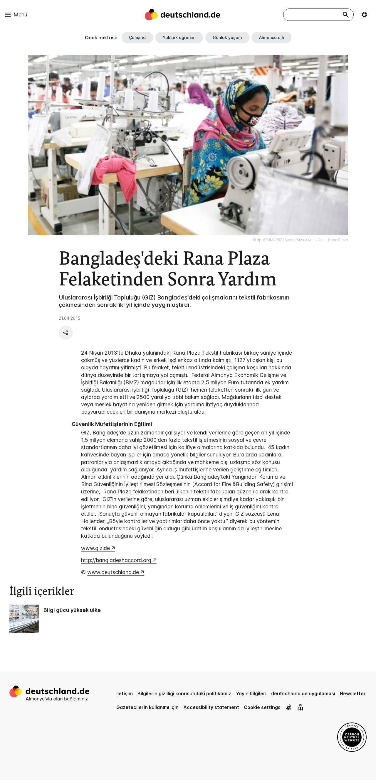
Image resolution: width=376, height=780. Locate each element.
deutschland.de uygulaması (303, 693)
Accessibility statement (211, 707)
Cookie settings (262, 707)
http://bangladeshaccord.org (116, 560)
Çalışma (137, 37)
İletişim (124, 693)
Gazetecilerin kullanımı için (147, 707)
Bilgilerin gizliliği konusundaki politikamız (184, 693)
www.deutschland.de (113, 572)
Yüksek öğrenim (179, 37)
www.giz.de (95, 548)
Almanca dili (271, 37)
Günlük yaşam (227, 37)
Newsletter (353, 693)
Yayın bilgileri (251, 693)
